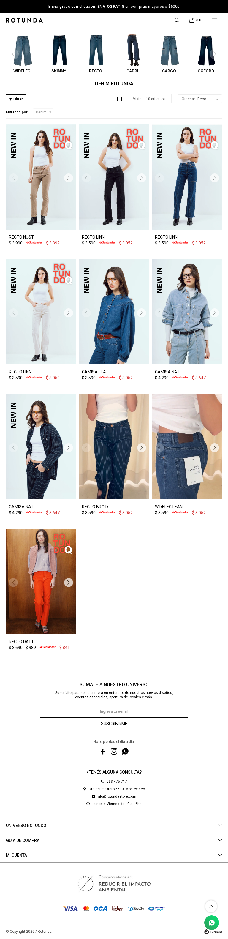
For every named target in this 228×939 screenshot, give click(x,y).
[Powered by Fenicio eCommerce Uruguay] (213, 931)
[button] (177, 20)
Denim (41, 112)
